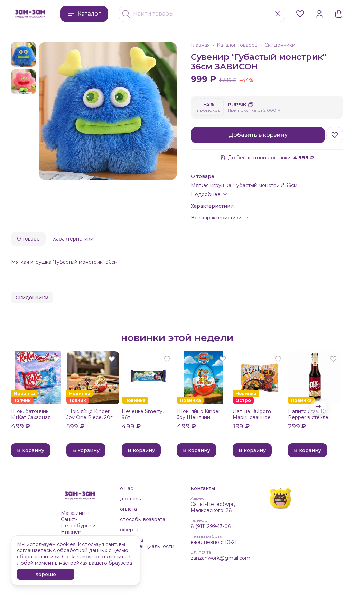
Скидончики (279, 45)
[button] (300, 14)
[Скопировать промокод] (250, 104)
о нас (126, 488)
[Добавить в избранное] (334, 135)
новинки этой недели (177, 337)
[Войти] (319, 14)
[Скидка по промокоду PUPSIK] (267, 107)
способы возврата (142, 519)
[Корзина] (339, 14)
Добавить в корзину (258, 135)
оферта (129, 530)
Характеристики (73, 239)
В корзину (30, 450)
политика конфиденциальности (147, 543)
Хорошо (45, 574)
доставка (131, 499)
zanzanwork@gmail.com (220, 558)
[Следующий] (318, 406)
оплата (128, 509)
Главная (200, 45)
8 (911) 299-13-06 (210, 526)
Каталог (89, 13)
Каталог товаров (237, 45)
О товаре (28, 239)
